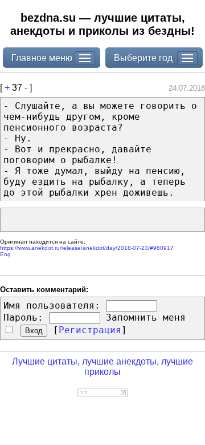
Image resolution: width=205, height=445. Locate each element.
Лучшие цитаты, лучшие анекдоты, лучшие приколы (102, 367)
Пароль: (23, 317)
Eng (5, 254)
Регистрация (90, 330)
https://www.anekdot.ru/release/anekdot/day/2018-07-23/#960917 (87, 248)
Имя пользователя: (51, 305)
